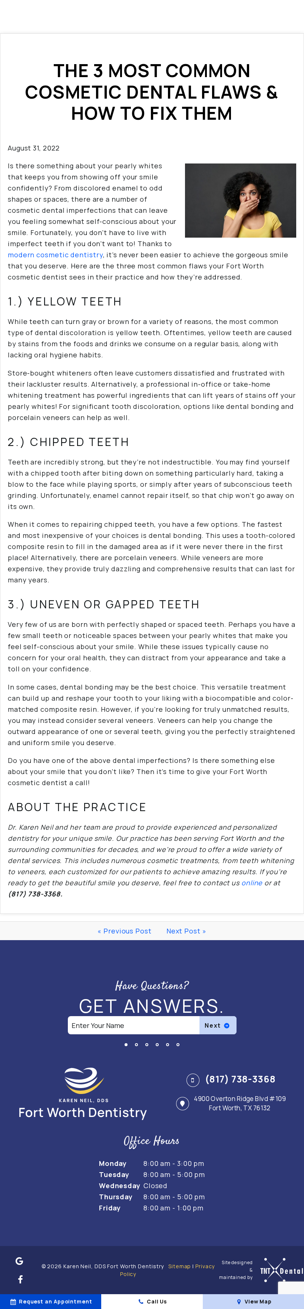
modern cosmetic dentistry (55, 254)
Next (213, 1025)
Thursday (116, 1196)
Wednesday (120, 1185)
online (251, 882)
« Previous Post (125, 930)
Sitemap (179, 1266)
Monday (113, 1163)
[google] (19, 1260)
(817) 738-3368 (239, 1078)
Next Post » (186, 930)
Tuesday (114, 1174)
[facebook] (20, 1279)
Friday (110, 1207)
